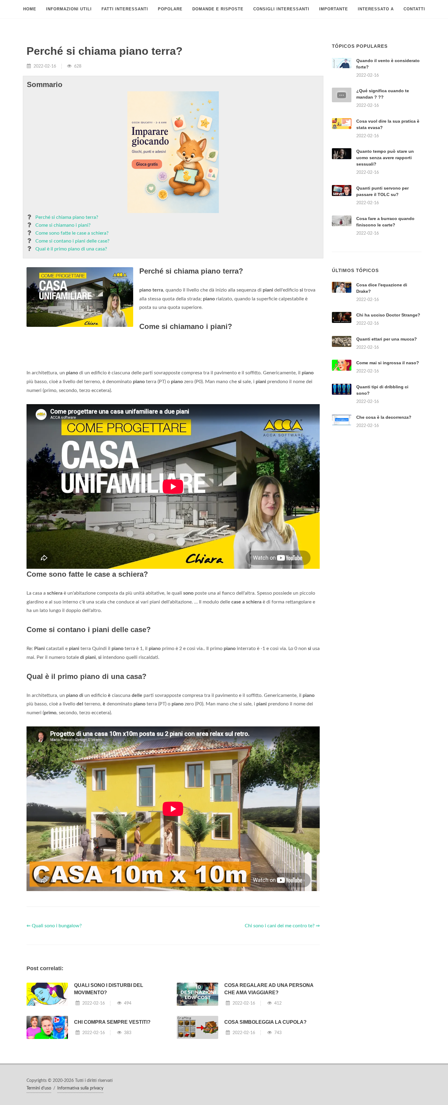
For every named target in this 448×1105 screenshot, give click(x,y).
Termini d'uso (39, 1088)
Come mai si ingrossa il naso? (387, 362)
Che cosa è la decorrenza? (383, 417)
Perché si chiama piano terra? (66, 217)
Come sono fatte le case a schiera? (71, 233)
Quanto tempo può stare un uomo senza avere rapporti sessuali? (385, 157)
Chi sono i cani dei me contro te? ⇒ (282, 925)
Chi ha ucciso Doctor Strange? (388, 315)
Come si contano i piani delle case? (72, 241)
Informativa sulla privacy (80, 1088)
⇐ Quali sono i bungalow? (54, 925)
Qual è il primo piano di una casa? (71, 249)
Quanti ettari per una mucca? (386, 339)
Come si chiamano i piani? (63, 225)
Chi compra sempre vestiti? (112, 1022)
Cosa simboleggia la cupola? (265, 1022)
